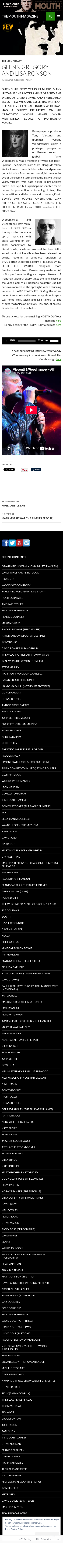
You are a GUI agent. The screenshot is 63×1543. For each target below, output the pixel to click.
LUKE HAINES (9, 1235)
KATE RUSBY (9, 1128)
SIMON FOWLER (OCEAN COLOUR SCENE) (26, 761)
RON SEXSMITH (11, 1052)
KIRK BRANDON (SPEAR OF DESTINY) (23, 635)
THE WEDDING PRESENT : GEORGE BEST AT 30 (29, 904)
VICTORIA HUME (12, 1475)
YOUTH (6, 916)
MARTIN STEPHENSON (15, 610)
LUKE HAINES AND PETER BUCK (20, 572)
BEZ (4, 812)
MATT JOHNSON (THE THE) (18, 1276)
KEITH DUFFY (9, 743)
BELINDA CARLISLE (13, 967)
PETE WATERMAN (12, 1014)
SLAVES (6, 1241)
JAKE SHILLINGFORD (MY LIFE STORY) (24, 591)
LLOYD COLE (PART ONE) (16, 1333)
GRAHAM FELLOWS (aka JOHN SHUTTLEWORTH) (30, 566)
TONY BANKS (10, 641)
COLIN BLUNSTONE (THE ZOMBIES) (22, 1178)
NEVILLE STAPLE (11, 711)
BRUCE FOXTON (11, 1418)
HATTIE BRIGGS (11, 1115)
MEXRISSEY (8, 1494)
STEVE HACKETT (12, 1387)
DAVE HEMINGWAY (13, 1374)
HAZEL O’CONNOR (13, 922)
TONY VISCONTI (12, 1090)
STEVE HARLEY (10, 667)
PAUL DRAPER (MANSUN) (16, 878)
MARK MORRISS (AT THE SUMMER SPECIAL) (27, 516)
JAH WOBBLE (9, 995)
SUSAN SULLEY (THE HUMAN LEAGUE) (23, 1361)
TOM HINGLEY (10, 1488)
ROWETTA (8, 1065)
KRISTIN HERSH (11, 1166)
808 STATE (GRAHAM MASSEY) (19, 724)
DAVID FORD (9, 837)
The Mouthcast (12, 61)
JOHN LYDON (9, 831)
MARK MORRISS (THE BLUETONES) (22, 1001)
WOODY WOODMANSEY (16, 585)
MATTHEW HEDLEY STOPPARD (20, 1172)
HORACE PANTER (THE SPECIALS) (21, 1191)
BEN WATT (8, 1412)
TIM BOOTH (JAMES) (14, 799)
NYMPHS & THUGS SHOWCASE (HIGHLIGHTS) (28, 1380)
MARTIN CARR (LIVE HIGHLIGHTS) (22, 850)
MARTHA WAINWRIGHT (16, 1027)
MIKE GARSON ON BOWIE (17, 948)
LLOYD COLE (9, 578)
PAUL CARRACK (11, 755)
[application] (31, 340)
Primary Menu (59, 16)
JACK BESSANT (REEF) (14, 1469)
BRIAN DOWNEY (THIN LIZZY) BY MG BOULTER (29, 768)
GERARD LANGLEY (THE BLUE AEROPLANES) (27, 1109)
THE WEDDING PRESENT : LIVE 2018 (23, 749)
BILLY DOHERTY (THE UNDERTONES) (23, 1197)
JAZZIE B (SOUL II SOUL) (16, 1140)
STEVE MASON (10, 1222)
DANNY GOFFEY (11, 1456)
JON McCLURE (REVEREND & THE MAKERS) (26, 1020)
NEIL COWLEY (10, 1210)
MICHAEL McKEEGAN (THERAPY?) (21, 1481)
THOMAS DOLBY (11, 1033)
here (58, 320)
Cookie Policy (17, 1529)
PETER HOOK (10, 1216)
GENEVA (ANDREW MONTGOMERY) (22, 660)
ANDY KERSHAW (11, 736)
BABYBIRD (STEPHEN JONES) (18, 679)
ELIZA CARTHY (10, 1184)
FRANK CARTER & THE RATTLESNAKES (24, 885)
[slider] (54, 340)
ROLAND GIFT (10, 897)
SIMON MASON (11, 1355)
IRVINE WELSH (10, 1008)
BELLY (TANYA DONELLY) (16, 818)
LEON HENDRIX (10, 787)
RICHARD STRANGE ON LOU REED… (22, 673)
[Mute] (47, 341)
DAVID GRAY (9, 1203)
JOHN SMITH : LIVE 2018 (16, 717)
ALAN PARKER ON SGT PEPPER (20, 1039)
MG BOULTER (10, 1134)
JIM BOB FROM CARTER (15, 705)
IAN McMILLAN (10, 954)
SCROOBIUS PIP (11, 1308)
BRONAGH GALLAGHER (15, 1289)
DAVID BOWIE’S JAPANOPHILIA (20, 648)
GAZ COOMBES (11, 1301)
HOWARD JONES (11, 698)
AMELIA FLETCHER (12, 604)
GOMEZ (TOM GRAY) (14, 793)
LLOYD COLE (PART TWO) (16, 1327)
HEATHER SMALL (11, 872)
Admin (29, 80)
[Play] (6, 341)
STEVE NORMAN (11, 1443)
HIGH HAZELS (10, 1096)
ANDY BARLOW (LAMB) (15, 891)
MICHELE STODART (13, 1368)
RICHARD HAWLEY (12, 1462)
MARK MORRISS (11, 623)
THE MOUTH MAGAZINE (20, 16)
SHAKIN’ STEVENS (12, 1270)
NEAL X (6, 935)
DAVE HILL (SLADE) (12, 929)
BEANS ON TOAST (12, 1153)
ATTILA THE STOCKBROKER (18, 1147)
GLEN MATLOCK (11, 774)
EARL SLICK (8, 1431)
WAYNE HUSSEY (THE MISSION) (20, 825)
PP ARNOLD (9, 844)
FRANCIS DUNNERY (13, 616)
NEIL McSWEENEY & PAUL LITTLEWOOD (25, 1071)
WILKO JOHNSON (12, 1248)
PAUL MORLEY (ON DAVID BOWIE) (21, 1339)
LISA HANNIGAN (11, 1263)
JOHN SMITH (9, 1058)
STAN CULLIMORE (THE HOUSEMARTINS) (26, 973)
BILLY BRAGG (9, 1159)
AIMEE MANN (9, 1083)
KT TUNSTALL (10, 1046)
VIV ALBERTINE (11, 856)
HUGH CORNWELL (12, 597)
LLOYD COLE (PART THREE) (17, 1320)
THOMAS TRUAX (12, 1405)
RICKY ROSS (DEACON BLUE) (18, 1229)
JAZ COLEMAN (10, 910)
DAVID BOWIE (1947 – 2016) (18, 1500)
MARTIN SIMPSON (12, 1506)
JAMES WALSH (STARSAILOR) (18, 1295)
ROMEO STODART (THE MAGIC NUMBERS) (26, 806)
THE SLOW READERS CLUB (17, 1399)
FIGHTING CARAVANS (14, 1513)
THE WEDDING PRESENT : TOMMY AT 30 (25, 654)
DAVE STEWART (11, 979)
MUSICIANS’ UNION (13, 503)
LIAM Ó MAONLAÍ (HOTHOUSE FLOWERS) (26, 686)
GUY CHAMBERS (11, 692)
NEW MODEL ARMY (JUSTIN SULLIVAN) (24, 1077)
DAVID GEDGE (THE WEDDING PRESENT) (25, 1282)
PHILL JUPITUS (10, 941)
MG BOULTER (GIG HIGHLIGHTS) (21, 960)
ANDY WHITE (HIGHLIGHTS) (18, 1121)
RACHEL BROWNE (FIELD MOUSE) (21, 629)
